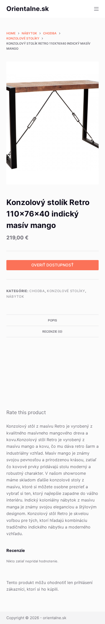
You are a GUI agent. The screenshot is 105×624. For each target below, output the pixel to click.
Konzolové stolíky (66, 291)
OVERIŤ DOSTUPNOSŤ (52, 265)
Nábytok (15, 296)
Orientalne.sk (27, 8)
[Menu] (96, 9)
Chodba (37, 291)
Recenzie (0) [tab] (52, 331)
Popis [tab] (52, 320)
